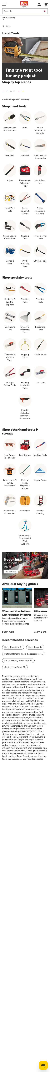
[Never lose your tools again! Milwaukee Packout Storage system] (25, 565)
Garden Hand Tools (13, 667)
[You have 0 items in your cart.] (46, 4)
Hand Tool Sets (11, 647)
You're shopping (8, 18)
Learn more (8, 631)
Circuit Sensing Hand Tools (16, 660)
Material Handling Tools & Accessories (22, 654)
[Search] (45, 11)
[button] (39, 4)
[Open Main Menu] (4, 4)
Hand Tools (33, 647)
